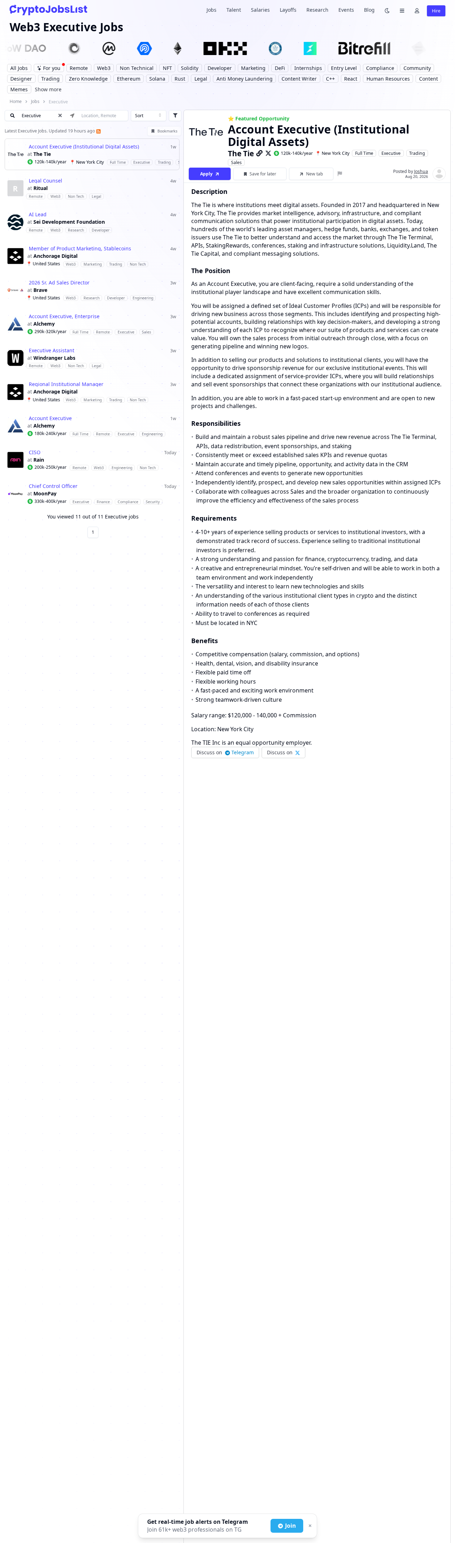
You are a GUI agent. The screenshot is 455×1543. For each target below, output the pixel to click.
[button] (92, 154)
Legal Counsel (45, 180)
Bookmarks (167, 131)
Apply (206, 174)
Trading (417, 153)
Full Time (364, 153)
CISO (35, 452)
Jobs (211, 9)
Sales (236, 162)
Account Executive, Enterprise (64, 316)
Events (346, 9)
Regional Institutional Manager (66, 384)
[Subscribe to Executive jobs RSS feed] (98, 131)
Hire (436, 11)
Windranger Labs (54, 357)
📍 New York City (332, 153)
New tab (314, 174)
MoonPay (45, 493)
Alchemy (44, 323)
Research (317, 9)
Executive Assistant (51, 350)
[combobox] (148, 115)
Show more (48, 89)
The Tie (42, 154)
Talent (233, 9)
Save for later (263, 174)
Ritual (40, 188)
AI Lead (38, 214)
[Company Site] (259, 153)
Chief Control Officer (53, 486)
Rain (38, 459)
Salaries (260, 9)
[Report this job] (339, 174)
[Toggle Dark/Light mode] (387, 10)
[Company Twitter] (268, 153)
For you (51, 68)
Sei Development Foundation (69, 221)
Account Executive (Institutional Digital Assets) (84, 146)
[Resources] (402, 10)
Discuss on (225, 752)
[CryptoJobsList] (48, 9)
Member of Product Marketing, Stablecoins (80, 248)
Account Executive (50, 418)
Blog (369, 9)
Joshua (421, 171)
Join (290, 1526)
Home (16, 101)
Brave (40, 290)
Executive (391, 153)
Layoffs (288, 9)
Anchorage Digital (55, 256)
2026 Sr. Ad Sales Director (59, 282)
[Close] (309, 1526)
